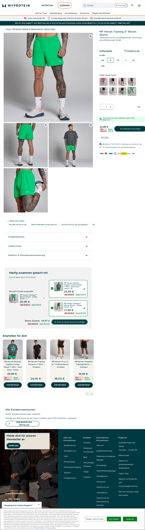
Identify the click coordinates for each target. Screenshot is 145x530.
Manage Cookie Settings (95, 519)
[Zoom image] (90, 36)
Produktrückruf (70, 478)
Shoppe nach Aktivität (101, 13)
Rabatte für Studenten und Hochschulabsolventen (128, 482)
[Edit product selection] (84, 289)
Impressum (101, 482)
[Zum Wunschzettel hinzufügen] (139, 107)
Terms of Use (51, 528)
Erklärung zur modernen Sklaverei (106, 458)
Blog (85, 457)
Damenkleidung (56, 13)
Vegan (86, 472)
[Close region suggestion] (39, 504)
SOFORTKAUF (13, 385)
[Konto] (132, 5)
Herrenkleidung (71, 13)
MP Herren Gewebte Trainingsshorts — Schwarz (84, 364)
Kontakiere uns (70, 451)
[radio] (102, 60)
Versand (67, 473)
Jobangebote (102, 492)
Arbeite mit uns (103, 487)
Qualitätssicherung (104, 451)
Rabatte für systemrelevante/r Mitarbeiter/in (126, 464)
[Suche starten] (84, 5)
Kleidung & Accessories (88, 450)
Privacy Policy (38, 528)
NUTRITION (47, 5)
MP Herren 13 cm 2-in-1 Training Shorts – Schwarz (60, 364)
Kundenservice (70, 445)
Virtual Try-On (133, 51)
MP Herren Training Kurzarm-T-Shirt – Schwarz (36, 364)
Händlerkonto (102, 476)
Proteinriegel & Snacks (88, 464)
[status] (106, 107)
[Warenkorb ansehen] (139, 5)
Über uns (100, 445)
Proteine (87, 443)
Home (8, 29)
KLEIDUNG (65, 5)
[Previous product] (87, 393)
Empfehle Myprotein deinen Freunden (128, 446)
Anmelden (13, 446)
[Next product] (91, 393)
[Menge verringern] (102, 107)
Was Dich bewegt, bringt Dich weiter (129, 493)
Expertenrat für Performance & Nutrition (103, 501)
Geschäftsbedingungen (106, 471)
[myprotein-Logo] (16, 5)
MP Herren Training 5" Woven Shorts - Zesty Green (33, 29)
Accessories (84, 13)
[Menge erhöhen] (110, 107)
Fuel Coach (122, 5)
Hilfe (66, 456)
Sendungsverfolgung (72, 467)
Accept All (130, 519)
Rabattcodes (124, 455)
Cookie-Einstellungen (14, 493)
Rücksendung (69, 462)
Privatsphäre (102, 465)
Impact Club (124, 473)
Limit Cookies (114, 519)
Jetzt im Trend (41, 13)
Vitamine (87, 477)
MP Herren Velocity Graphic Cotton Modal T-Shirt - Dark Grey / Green (13, 366)
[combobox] (105, 5)
